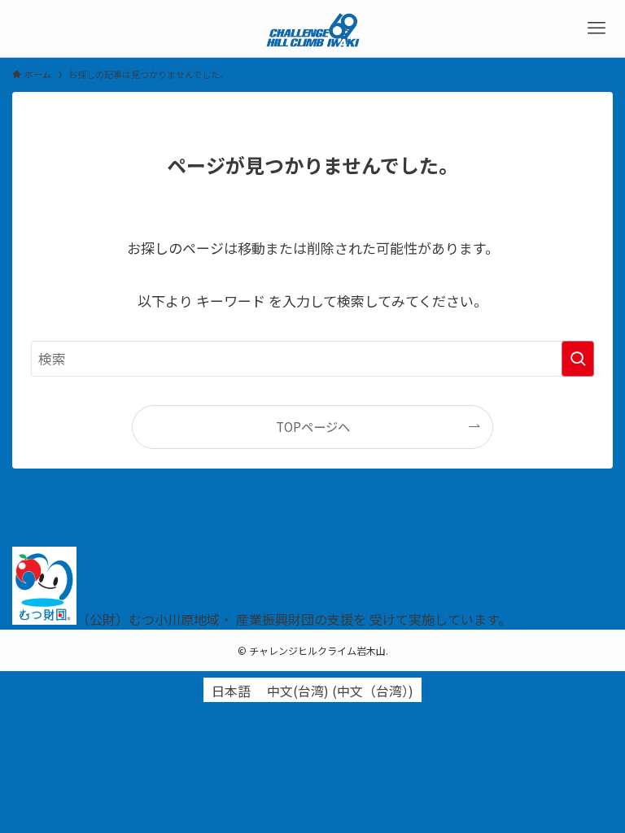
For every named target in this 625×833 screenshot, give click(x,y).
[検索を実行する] (578, 359)
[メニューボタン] (596, 28)
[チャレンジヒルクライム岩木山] (312, 28)
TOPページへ (313, 426)
